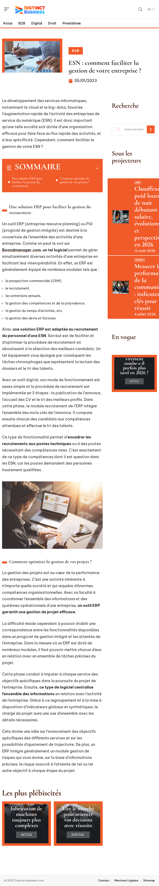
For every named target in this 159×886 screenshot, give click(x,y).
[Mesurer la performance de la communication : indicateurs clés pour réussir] (121, 287)
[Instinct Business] (29, 9)
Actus (26, 834)
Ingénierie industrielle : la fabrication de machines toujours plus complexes (26, 811)
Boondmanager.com (21, 250)
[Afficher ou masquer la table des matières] (79, 168)
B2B (75, 51)
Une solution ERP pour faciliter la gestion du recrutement (27, 182)
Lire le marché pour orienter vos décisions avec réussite (78, 817)
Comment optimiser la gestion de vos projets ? (74, 180)
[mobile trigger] (7, 9)
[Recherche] (140, 9)
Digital (78, 834)
